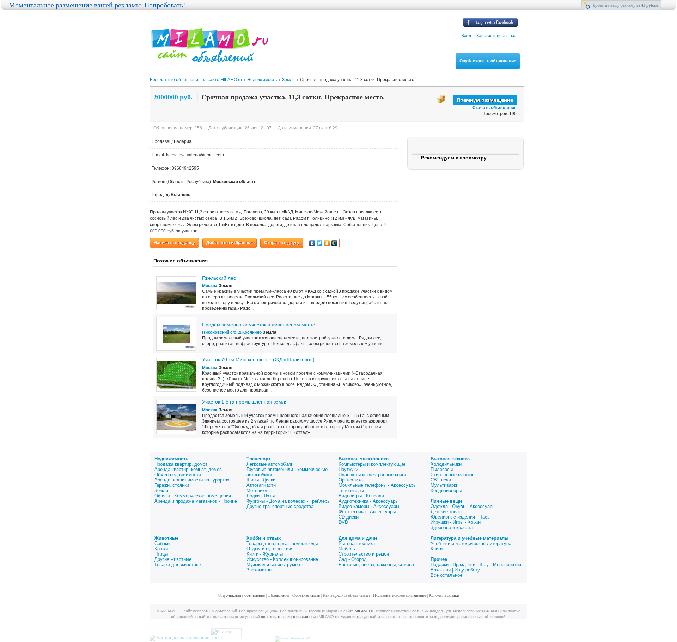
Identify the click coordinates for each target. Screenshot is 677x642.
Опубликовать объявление (487, 61)
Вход (466, 35)
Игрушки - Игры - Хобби (456, 522)
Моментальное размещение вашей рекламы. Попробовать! (97, 5)
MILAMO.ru (364, 611)
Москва (210, 285)
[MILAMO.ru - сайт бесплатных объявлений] (209, 58)
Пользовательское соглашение (399, 595)
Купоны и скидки (444, 595)
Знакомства (259, 570)
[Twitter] (319, 243)
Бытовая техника (450, 458)
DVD (343, 522)
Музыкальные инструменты (275, 564)
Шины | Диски (260, 480)
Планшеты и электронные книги (372, 474)
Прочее (439, 559)
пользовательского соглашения (289, 616)
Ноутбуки (348, 469)
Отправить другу (281, 242)
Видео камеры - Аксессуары (368, 506)
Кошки (161, 548)
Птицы (161, 554)
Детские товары (447, 511)
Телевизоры (351, 490)
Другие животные (172, 559)
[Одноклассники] (327, 243)
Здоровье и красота (452, 527)
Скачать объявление (494, 107)
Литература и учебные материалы (469, 538)
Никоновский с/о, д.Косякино (232, 332)
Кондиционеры (446, 490)
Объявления (278, 595)
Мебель (346, 548)
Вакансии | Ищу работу (455, 570)
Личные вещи (446, 501)
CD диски (348, 517)
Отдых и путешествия (269, 548)
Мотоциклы (258, 490)
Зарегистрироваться (497, 35)
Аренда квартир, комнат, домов (188, 469)
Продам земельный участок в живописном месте (258, 324)
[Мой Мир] (334, 243)
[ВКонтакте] (312, 243)
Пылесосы (442, 469)
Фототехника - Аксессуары (367, 511)
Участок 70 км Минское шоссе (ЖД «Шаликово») (258, 359)
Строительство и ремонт (364, 554)
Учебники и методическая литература (471, 543)
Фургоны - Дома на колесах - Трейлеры (288, 501)
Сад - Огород (352, 559)
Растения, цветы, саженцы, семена (376, 564)
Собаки (162, 543)
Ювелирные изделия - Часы (460, 517)
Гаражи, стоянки (171, 485)
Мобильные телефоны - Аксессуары (377, 485)
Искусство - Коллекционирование (282, 559)
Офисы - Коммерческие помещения (192, 495)
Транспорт (258, 458)
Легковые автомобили (269, 464)
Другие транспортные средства (279, 506)
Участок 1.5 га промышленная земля (245, 402)
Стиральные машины (453, 474)
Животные (166, 538)
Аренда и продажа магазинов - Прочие (195, 501)
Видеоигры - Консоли (361, 495)
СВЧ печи (441, 480)
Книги (437, 548)
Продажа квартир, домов (181, 464)
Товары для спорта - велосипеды (282, 543)
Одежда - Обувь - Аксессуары (463, 506)
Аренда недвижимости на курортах (192, 480)
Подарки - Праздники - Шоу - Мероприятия (476, 564)
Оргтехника (350, 480)
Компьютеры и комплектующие (371, 464)
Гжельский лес (219, 278)
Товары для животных (178, 564)
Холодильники (446, 464)
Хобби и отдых (263, 538)
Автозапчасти (261, 485)
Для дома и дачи (357, 538)
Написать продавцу (174, 242)
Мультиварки (444, 485)
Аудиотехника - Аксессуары (368, 501)
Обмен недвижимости (177, 474)
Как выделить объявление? (346, 595)
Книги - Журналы (264, 554)
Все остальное (446, 575)
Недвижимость (171, 458)
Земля (161, 490)
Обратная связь (306, 595)
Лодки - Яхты (260, 495)
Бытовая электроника (363, 458)
